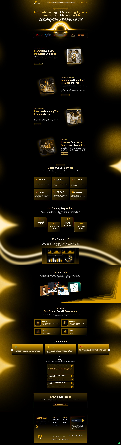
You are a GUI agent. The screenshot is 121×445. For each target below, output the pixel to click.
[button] (61, 2)
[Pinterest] (77, 436)
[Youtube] (79, 436)
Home (50, 2)
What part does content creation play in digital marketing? (57, 383)
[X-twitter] (74, 436)
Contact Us (72, 2)
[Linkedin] (70, 436)
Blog (67, 2)
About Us (54, 2)
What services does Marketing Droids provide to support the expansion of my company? (57, 365)
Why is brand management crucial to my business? (56, 379)
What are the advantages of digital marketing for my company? (57, 376)
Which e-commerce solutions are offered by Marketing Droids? (56, 386)
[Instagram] (82, 436)
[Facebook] (72, 436)
